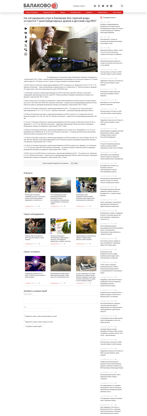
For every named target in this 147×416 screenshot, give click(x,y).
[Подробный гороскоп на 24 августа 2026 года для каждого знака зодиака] (115, 78)
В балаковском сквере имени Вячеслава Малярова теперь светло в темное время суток (60, 275)
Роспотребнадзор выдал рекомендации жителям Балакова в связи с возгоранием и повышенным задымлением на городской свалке (60, 199)
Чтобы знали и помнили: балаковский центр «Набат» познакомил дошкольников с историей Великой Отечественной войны (111, 269)
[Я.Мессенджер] (26, 29)
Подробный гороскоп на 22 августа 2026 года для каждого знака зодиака (111, 353)
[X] (26, 46)
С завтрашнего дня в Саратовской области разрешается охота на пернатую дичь (111, 320)
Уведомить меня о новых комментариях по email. (41, 316)
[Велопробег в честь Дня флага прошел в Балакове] (115, 100)
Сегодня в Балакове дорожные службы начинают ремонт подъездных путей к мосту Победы (111, 146)
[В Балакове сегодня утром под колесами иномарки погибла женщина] (115, 89)
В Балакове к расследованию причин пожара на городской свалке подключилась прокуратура (111, 157)
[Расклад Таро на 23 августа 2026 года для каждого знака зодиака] (115, 108)
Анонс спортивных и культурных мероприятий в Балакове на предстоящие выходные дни (110, 204)
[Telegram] (26, 41)
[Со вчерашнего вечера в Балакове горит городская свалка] (115, 396)
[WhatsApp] (27, 54)
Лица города (117, 12)
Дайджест (89, 12)
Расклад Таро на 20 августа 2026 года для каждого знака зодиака (34, 237)
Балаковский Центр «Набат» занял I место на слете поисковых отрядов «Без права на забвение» (111, 52)
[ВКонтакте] (26, 33)
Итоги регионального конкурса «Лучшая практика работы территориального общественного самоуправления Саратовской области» (111, 307)
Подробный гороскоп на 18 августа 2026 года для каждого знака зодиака (35, 275)
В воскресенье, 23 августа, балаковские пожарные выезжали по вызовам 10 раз (111, 41)
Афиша (62, 12)
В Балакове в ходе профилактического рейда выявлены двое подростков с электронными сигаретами (85, 197)
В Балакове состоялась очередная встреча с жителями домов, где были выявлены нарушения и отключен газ (35, 197)
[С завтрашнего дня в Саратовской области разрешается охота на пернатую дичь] (115, 315)
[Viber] (26, 50)
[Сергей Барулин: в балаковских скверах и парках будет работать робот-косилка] (86, 226)
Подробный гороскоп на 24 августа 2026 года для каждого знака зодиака (111, 83)
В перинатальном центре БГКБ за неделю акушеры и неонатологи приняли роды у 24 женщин (111, 294)
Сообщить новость (79, 6)
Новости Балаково (32, 12)
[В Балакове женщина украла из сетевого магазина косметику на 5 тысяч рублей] (115, 58)
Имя (25, 307)
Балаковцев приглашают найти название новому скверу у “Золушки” (110, 377)
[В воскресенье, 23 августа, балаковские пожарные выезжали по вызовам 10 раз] (108, 37)
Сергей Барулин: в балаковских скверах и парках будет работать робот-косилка (86, 237)
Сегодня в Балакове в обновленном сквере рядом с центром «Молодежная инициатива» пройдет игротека (61, 238)
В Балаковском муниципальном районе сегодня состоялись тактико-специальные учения (110, 180)
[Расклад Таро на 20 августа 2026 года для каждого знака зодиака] (35, 226)
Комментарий (28, 294)
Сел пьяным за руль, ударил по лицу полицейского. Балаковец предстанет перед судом (110, 243)
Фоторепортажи (75, 12)
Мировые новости (49, 12)
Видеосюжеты (102, 12)
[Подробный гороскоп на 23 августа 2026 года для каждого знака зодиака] (115, 117)
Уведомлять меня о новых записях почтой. (39, 322)
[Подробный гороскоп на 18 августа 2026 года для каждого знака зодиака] (35, 263)
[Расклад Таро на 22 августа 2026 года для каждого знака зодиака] (115, 339)
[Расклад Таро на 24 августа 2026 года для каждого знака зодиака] (115, 69)
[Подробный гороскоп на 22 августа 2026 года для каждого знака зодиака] (115, 348)
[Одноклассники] (26, 37)
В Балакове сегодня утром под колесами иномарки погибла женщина (110, 93)
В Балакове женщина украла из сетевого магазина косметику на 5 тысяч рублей (111, 63)
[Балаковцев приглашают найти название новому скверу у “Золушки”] (115, 372)
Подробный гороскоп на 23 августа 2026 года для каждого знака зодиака (111, 122)
